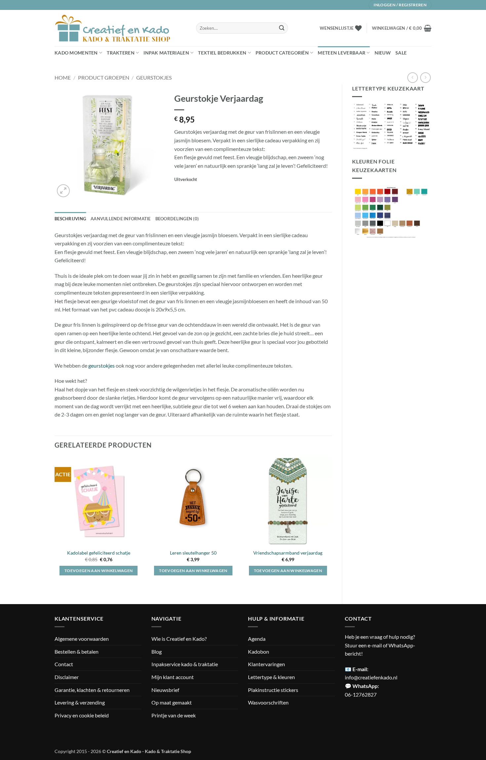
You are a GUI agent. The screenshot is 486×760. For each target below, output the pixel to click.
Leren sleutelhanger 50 (193, 553)
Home (63, 77)
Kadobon (258, 651)
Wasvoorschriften (268, 702)
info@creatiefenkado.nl (371, 677)
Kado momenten (76, 52)
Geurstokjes (154, 77)
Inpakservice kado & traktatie (184, 664)
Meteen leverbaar (341, 52)
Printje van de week (173, 715)
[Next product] (412, 77)
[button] (401, 28)
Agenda (256, 638)
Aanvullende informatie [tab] (121, 218)
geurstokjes (101, 365)
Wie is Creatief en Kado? (179, 638)
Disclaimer (67, 677)
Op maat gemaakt (171, 702)
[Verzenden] (281, 28)
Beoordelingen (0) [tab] (177, 218)
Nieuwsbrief (165, 690)
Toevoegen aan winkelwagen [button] (98, 570)
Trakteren (121, 52)
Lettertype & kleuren (271, 677)
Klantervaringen (266, 664)
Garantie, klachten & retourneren (92, 690)
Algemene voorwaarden (82, 638)
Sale (401, 52)
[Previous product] (425, 77)
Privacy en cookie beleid (82, 715)
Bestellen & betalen (77, 651)
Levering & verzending (80, 702)
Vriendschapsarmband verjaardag (287, 553)
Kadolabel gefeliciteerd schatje (98, 553)
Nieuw (383, 52)
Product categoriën (282, 52)
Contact (64, 664)
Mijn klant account (172, 677)
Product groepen (103, 77)
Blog (156, 651)
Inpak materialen (166, 52)
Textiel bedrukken (222, 52)
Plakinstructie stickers (273, 690)
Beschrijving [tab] (70, 218)
